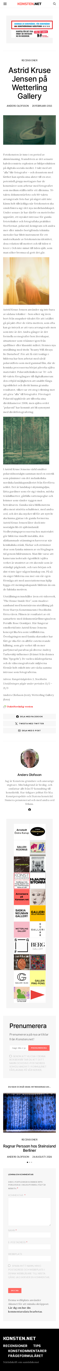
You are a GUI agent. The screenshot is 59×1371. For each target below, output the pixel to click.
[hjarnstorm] (38, 880)
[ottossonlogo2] (38, 831)
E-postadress (17, 1242)
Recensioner (29, 60)
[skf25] (38, 864)
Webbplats (15, 1254)
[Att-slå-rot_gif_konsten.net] (22, 864)
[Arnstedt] (22, 831)
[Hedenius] (22, 848)
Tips (37, 1346)
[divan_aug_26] (38, 896)
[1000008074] (22, 913)
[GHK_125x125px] (38, 913)
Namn (12, 1230)
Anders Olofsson (18, 105)
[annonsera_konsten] (22, 896)
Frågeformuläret (25, 1356)
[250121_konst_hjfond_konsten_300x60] (32, 24)
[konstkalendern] (22, 880)
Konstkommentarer (27, 1351)
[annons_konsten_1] (38, 994)
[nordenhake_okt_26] (38, 848)
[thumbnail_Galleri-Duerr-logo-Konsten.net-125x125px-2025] (38, 929)
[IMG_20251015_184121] (32, 33)
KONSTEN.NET (19, 1338)
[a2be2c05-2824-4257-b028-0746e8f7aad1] (22, 994)
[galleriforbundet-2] (22, 945)
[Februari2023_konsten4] (38, 945)
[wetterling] (22, 929)
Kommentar (16, 1195)
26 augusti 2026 (42, 1156)
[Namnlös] (38, 961)
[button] (27, 1162)
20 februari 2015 (42, 105)
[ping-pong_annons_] (38, 978)
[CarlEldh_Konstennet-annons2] (22, 961)
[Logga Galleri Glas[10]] (22, 978)
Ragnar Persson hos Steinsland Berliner (29, 1148)
